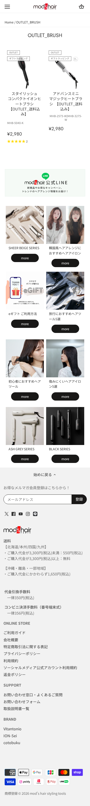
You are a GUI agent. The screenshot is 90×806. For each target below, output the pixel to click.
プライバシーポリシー (21, 653)
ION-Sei (10, 735)
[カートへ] (81, 6)
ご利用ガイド (14, 632)
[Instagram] (28, 513)
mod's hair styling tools (48, 793)
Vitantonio (12, 728)
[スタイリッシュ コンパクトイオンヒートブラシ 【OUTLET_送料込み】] (24, 71)
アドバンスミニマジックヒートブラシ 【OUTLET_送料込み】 (65, 101)
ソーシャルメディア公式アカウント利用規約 (40, 667)
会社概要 (10, 639)
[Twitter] (7, 513)
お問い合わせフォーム (21, 701)
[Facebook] (13, 513)
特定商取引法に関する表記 (25, 646)
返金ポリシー (14, 674)
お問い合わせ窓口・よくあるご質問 (33, 694)
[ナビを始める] (7, 7)
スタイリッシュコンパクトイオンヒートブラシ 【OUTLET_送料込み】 (24, 104)
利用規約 (10, 660)
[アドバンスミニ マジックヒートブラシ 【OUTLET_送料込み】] (66, 71)
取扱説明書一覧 (16, 708)
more (25, 258)
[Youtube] (21, 513)
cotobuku (11, 742)
